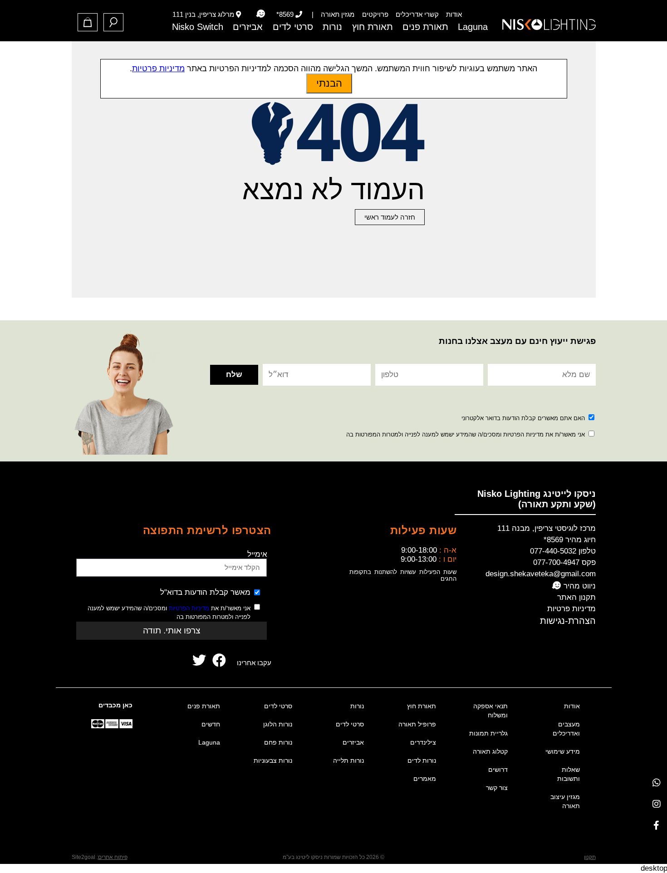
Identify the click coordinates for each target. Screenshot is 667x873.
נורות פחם (278, 742)
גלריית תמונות (488, 733)
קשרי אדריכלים (417, 14)
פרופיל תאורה (417, 724)
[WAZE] (260, 14)
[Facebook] (656, 825)
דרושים (498, 769)
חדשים (210, 724)
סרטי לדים (293, 27)
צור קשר (497, 787)
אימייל (257, 554)
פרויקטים (375, 14)
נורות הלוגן (277, 724)
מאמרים (424, 778)
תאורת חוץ (372, 27)
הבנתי (329, 83)
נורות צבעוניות (273, 760)
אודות (454, 14)
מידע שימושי (562, 751)
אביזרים (248, 27)
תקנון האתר (576, 597)
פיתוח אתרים (113, 857)
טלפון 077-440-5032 (563, 551)
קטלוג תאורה (490, 751)
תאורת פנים (425, 27)
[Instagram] (656, 803)
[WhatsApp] (656, 782)
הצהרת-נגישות (568, 621)
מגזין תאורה (337, 14)
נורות (332, 27)
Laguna (473, 27)
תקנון (590, 857)
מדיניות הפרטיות (189, 608)
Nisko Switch (197, 27)
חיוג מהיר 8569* (570, 539)
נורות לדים (421, 760)
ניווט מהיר (578, 586)
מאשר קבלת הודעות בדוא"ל (205, 592)
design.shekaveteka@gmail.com (541, 573)
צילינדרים (423, 742)
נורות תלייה (348, 760)
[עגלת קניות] (87, 22)
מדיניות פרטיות (571, 608)
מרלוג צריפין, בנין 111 (203, 14)
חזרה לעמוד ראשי (389, 217)
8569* (285, 14)
